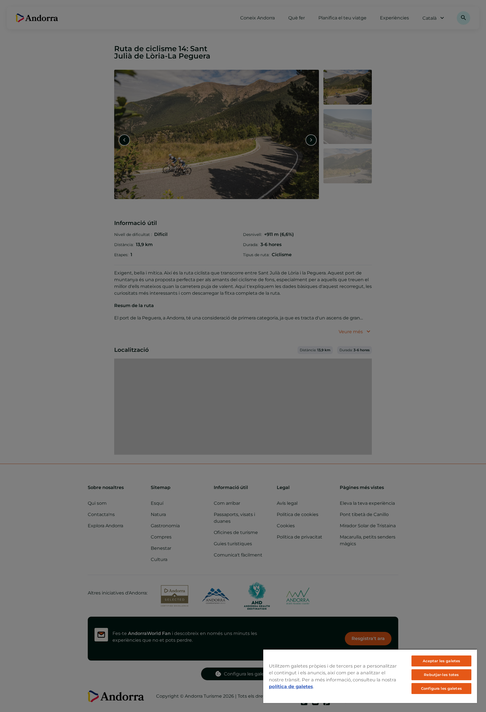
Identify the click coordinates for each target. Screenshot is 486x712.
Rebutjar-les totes (441, 674)
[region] (370, 676)
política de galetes (291, 686)
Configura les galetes (441, 688)
